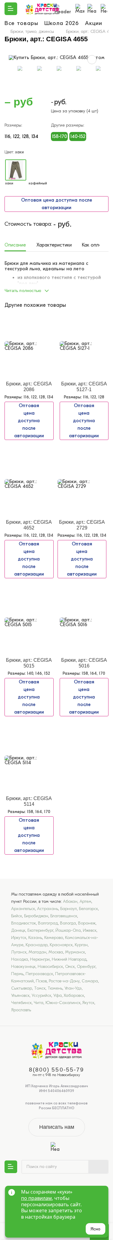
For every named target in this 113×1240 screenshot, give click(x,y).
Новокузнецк (23, 966)
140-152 (77, 136)
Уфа (57, 995)
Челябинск (21, 1002)
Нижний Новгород (69, 959)
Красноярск (61, 944)
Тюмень (55, 988)
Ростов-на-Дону (64, 981)
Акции (93, 23)
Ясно (95, 1228)
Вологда (68, 923)
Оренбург (86, 966)
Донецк (18, 930)
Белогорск (88, 908)
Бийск (16, 915)
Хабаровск (74, 995)
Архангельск (23, 908)
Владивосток (23, 923)
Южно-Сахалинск (63, 1002)
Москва (56, 952)
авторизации (56, 207)
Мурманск (75, 952)
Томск (40, 988)
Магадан (37, 952)
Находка (19, 959)
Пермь (17, 973)
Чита (38, 1002)
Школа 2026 (61, 23)
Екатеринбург (40, 930)
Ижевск (89, 930)
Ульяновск (20, 995)
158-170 (59, 136)
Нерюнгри (40, 959)
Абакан (70, 901)
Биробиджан (36, 915)
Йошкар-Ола (68, 930)
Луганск (19, 952)
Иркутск (18, 937)
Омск (70, 966)
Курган (81, 944)
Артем (85, 901)
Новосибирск (50, 966)
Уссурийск (41, 995)
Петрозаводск (39, 973)
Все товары (21, 23)
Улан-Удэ (73, 988)
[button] (56, 288)
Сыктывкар (21, 988)
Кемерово (53, 937)
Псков (41, 981)
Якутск (88, 1002)
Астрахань (47, 908)
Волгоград (48, 923)
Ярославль (21, 1009)
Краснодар (37, 944)
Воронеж (87, 923)
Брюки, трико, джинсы (32, 31)
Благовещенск (63, 915)
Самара (90, 981)
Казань (35, 937)
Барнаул (68, 908)
